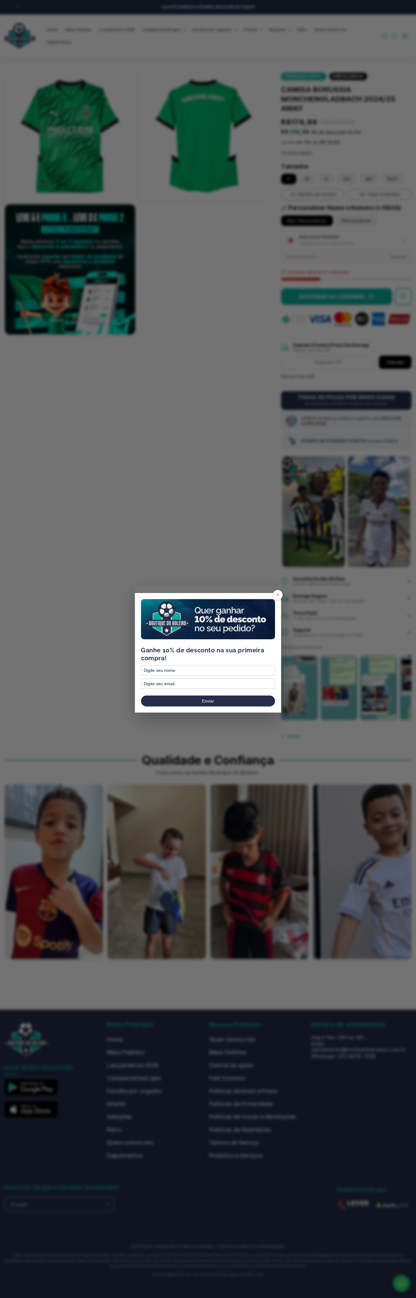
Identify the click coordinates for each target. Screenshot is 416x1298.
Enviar (208, 701)
